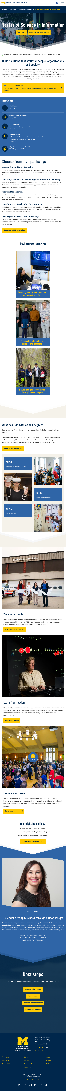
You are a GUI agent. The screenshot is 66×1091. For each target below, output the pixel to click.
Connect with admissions (39, 32)
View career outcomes (13, 448)
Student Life (6, 1064)
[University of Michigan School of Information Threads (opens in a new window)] (25, 1085)
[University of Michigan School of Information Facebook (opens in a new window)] (41, 1085)
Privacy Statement (33, 1080)
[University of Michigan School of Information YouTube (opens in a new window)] (35, 1085)
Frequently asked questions (33, 841)
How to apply (33, 996)
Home (4, 9)
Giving (48, 1064)
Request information (33, 989)
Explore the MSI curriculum (14, 230)
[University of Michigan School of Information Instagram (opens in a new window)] (19, 1085)
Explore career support (14, 811)
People (26, 1060)
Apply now (21, 32)
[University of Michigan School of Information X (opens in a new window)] (46, 1085)
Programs (13, 9)
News (48, 1057)
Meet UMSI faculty (12, 720)
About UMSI (28, 1064)
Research (5, 1060)
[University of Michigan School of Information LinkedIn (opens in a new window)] (30, 1085)
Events (48, 1060)
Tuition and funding (33, 1009)
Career (26, 1057)
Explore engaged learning (15, 629)
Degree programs (25, 9)
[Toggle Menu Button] (62, 3)
